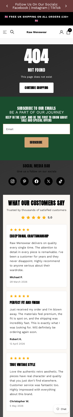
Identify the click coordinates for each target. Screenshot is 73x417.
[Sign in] (61, 32)
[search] (12, 32)
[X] (48, 181)
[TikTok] (60, 181)
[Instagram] (12, 181)
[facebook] (36, 181)
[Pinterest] (24, 181)
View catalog (5, 32)
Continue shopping (36, 87)
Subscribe (36, 142)
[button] (7, 6)
